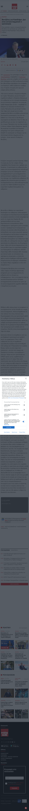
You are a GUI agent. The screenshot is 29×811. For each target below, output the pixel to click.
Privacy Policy (22, 432)
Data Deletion (7, 432)
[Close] (26, 379)
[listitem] (14, 402)
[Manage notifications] (26, 808)
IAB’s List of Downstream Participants (16, 397)
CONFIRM (8, 427)
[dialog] (14, 405)
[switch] (24, 405)
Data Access (14, 432)
